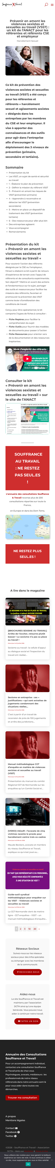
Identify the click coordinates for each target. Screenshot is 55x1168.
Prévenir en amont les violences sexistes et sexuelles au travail (26, 390)
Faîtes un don (29, 1021)
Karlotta (29, 1151)
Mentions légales (15, 1120)
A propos (11, 1116)
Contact (10, 1128)
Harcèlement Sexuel (27, 41)
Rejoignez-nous (29, 972)
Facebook (11, 1132)
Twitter (10, 1136)
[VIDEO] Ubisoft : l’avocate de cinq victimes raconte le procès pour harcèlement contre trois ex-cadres (27, 834)
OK (28, 1164)
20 (35, 929)
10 (29, 929)
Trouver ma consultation (22, 1097)
